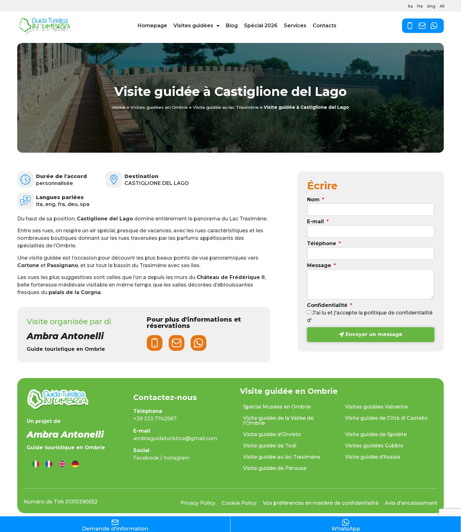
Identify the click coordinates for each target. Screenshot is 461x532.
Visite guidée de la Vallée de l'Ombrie (278, 420)
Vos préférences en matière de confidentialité (321, 503)
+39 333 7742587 (155, 419)
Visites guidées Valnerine (376, 407)
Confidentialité (328, 305)
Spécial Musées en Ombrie (277, 407)
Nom (314, 200)
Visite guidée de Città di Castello (386, 418)
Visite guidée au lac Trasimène (226, 107)
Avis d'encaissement (411, 503)
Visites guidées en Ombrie (159, 107)
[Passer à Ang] (62, 464)
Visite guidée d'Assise (372, 457)
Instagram (176, 458)
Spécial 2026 (261, 26)
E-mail (316, 221)
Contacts (324, 26)
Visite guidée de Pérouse (274, 468)
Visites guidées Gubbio (374, 446)
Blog (232, 26)
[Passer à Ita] (35, 464)
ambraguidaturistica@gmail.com (175, 438)
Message (320, 265)
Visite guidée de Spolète (376, 434)
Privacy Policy (197, 503)
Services (295, 26)
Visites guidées (193, 26)
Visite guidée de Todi (269, 446)
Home (118, 107)
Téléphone (322, 243)
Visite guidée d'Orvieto (272, 434)
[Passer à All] (75, 464)
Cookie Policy (239, 503)
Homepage (152, 26)
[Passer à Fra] (49, 464)
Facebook (146, 458)
